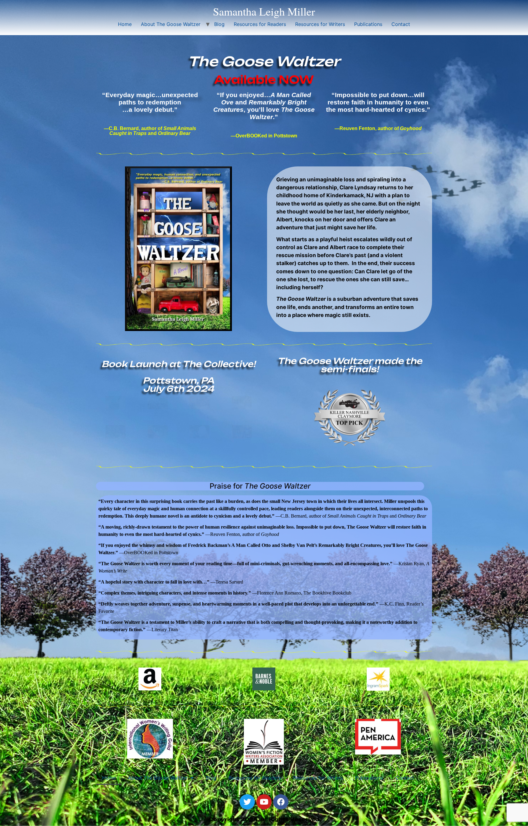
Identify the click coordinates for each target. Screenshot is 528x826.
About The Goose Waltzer (170, 24)
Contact (400, 24)
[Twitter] (247, 802)
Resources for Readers (260, 24)
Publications (368, 24)
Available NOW (264, 79)
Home (125, 24)
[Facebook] (280, 802)
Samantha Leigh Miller (264, 11)
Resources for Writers (320, 24)
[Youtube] (264, 802)
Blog (219, 24)
